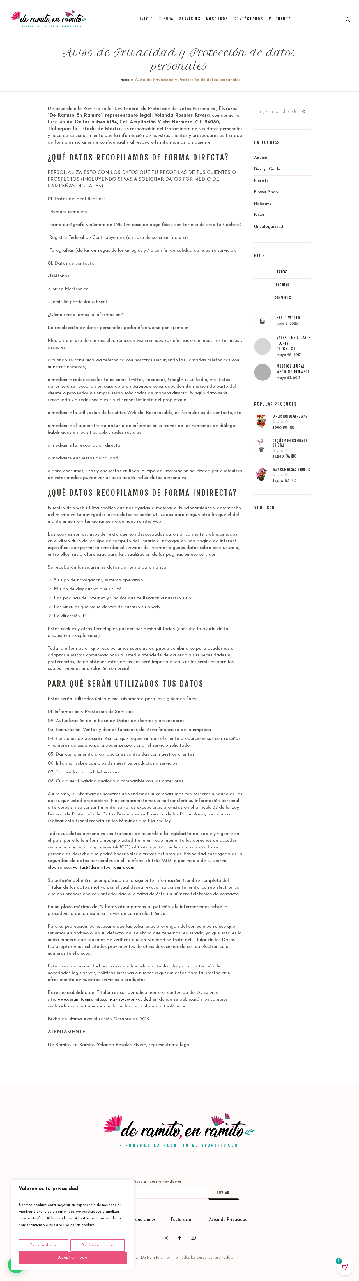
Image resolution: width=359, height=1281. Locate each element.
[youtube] (193, 1238)
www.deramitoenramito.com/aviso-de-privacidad (104, 999)
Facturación (183, 1220)
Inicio (124, 80)
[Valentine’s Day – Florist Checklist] (262, 346)
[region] (73, 1225)
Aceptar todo (73, 1258)
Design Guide (267, 169)
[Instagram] (166, 1238)
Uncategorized (268, 227)
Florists (261, 181)
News (259, 215)
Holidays (262, 204)
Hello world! (289, 317)
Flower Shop (266, 192)
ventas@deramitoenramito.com (103, 868)
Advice (260, 158)
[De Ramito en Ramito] (179, 1130)
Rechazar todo (97, 1245)
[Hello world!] (262, 321)
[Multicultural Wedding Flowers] (262, 372)
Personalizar (43, 1245)
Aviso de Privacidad (228, 1220)
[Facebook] (179, 1238)
